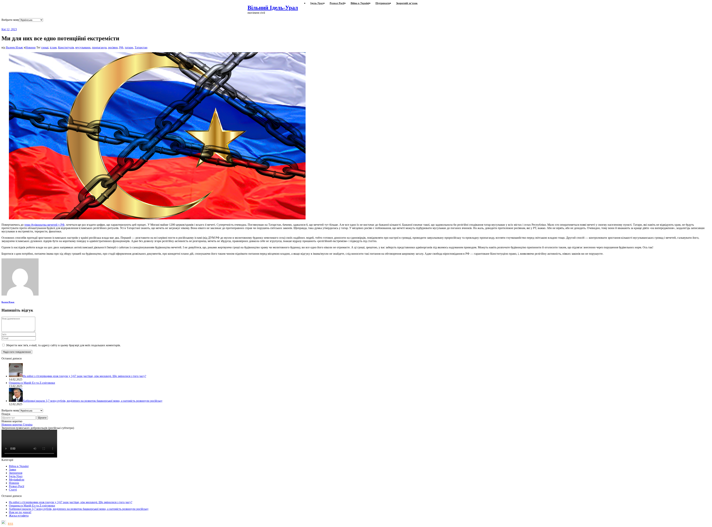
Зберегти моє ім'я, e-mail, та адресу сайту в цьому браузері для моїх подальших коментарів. (63, 345)
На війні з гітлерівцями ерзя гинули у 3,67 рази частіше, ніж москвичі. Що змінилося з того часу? (70, 502)
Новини (30, 47)
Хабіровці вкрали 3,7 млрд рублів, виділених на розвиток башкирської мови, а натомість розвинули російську (79, 508)
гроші (44, 47)
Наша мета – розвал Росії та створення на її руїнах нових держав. (73, 24)
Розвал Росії (16, 486)
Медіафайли (16, 479)
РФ (121, 47)
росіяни (113, 47)
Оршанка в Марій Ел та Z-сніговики (32, 505)
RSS (10, 523)
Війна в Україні (19, 466)
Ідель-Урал (15, 476)
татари (129, 47)
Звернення (15, 472)
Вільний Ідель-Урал (273, 7)
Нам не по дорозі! (20, 512)
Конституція (66, 47)
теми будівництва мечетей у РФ (44, 224)
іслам (53, 47)
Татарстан (141, 47)
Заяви (12, 469)
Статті (13, 489)
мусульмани (82, 47)
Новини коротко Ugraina (16, 424)
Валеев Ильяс (14, 47)
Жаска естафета (19, 515)
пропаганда (99, 47)
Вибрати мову (10, 19)
